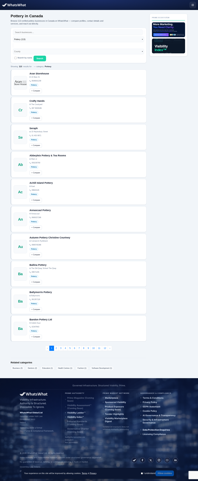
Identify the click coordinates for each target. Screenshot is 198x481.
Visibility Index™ (75, 417)
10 (93, 348)
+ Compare (35, 91)
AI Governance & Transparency (159, 415)
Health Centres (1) (65, 368)
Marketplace (111, 397)
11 (99, 348)
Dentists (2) (32, 368)
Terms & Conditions (153, 397)
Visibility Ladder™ (76, 412)
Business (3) (17, 368)
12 (105, 348)
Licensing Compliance (154, 434)
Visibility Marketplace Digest (116, 420)
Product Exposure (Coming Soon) (114, 408)
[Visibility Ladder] (168, 29)
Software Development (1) (102, 368)
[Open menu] (193, 5)
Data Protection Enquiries (156, 429)
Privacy (93, 473)
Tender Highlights (114, 414)
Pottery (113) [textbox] (19, 39)
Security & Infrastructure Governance (156, 421)
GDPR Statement (151, 406)
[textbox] (18, 51)
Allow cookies (165, 473)
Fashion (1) (82, 368)
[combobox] (78, 39)
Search (40, 58)
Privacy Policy (150, 402)
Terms (84, 473)
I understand (150, 473)
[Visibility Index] (168, 46)
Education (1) (47, 368)
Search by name (25, 58)
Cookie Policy (150, 411)
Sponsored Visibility (115, 402)
